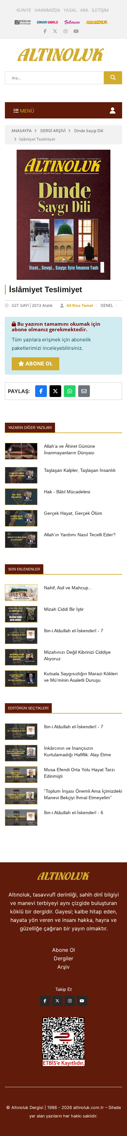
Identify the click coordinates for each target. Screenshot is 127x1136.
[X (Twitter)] (56, 31)
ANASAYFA (21, 130)
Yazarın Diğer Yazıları (30, 428)
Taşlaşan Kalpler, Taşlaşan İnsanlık (80, 470)
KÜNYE (24, 10)
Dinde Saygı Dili (88, 130)
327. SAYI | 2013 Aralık (32, 305)
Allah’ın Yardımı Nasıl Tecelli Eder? (80, 534)
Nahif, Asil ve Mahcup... (68, 587)
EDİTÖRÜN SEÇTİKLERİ (28, 708)
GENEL (107, 305)
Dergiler (63, 958)
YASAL (70, 10)
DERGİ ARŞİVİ (52, 130)
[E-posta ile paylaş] (84, 391)
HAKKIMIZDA (47, 10)
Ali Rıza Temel (79, 305)
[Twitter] (57, 1002)
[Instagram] (66, 31)
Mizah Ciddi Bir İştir (64, 609)
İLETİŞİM (100, 10)
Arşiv (63, 967)
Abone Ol (38, 363)
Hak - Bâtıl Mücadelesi (67, 491)
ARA (84, 10)
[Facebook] (46, 31)
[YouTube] (76, 31)
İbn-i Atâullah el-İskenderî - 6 (73, 812)
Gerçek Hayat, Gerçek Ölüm (73, 513)
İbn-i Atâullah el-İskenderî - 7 (73, 630)
